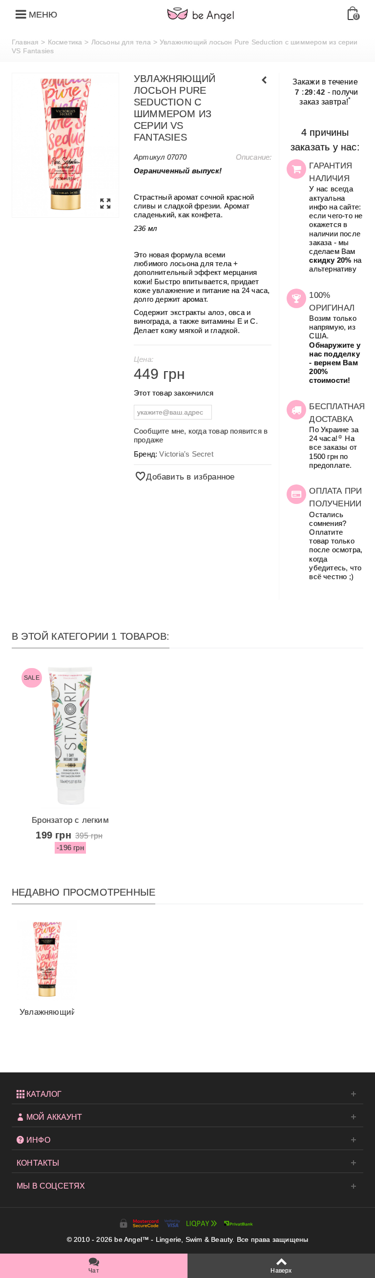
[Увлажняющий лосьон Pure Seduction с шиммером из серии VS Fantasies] (65, 145)
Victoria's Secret (186, 454)
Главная (25, 42)
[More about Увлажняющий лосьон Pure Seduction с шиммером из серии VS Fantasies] (47, 960)
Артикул (149, 157)
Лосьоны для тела (121, 42)
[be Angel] (200, 14)
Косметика (65, 42)
